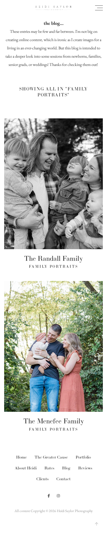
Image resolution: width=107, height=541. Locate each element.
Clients (42, 479)
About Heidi (26, 468)
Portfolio (83, 457)
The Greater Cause (51, 457)
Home (21, 457)
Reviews (85, 468)
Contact (63, 479)
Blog (66, 468)
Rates (49, 468)
